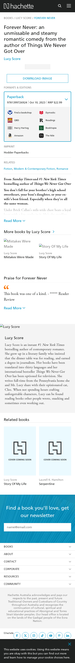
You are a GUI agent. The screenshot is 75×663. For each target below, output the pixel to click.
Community (12, 584)
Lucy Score (12, 58)
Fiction (8, 168)
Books (8, 546)
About (8, 554)
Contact (10, 561)
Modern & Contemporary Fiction (34, 168)
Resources (11, 576)
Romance (62, 168)
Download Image (37, 78)
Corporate (11, 569)
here (66, 657)
